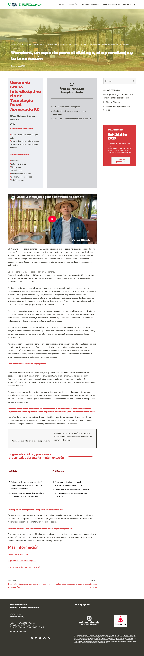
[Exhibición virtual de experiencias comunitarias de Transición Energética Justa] (25, 4)
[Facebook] (36, 638)
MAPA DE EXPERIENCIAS (111, 4)
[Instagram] (40, 638)
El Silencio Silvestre (111, 102)
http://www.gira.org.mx (18, 554)
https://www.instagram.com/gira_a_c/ (24, 567)
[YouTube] (49, 638)
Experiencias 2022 (18, 66)
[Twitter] (44, 638)
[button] (99, 4)
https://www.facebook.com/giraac (22, 560)
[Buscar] (134, 4)
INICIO (61, 4)
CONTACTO (127, 4)
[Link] (32, 638)
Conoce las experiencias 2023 (121, 160)
